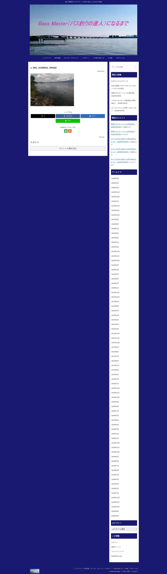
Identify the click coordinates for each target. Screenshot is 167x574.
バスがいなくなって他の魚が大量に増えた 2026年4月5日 (123, 102)
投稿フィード (116, 547)
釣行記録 (86, 568)
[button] (135, 67)
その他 (126, 568)
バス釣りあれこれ (118, 568)
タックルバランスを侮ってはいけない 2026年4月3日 (123, 109)
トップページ (78, 568)
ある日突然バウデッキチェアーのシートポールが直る (123, 87)
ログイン (114, 542)
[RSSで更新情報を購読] (70, 131)
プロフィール (133, 568)
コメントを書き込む (68, 148)
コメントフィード (117, 551)
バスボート (108, 568)
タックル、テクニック (97, 568)
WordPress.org (116, 556)
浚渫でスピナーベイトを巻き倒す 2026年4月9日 (123, 94)
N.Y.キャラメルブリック (119, 81)
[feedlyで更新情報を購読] (66, 131)
